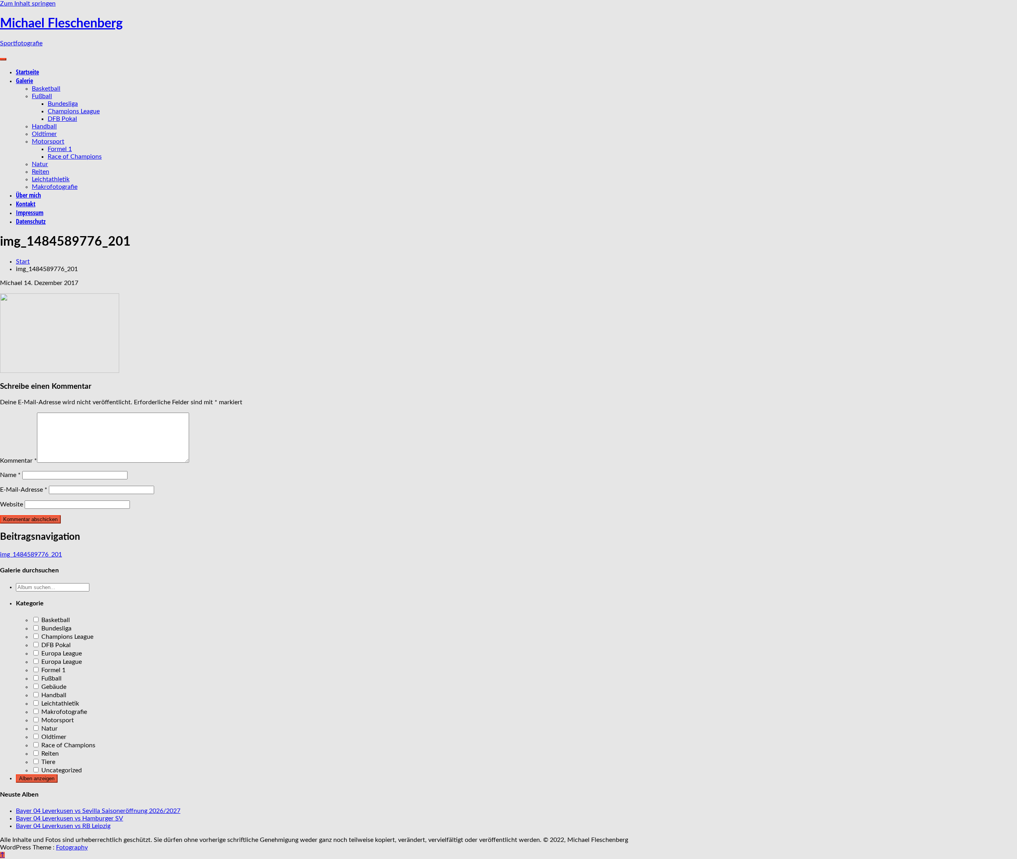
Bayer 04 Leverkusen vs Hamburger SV (69, 818)
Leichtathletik (51, 179)
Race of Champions (75, 156)
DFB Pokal (62, 119)
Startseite (27, 72)
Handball (44, 126)
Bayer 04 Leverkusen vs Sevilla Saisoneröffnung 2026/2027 (98, 811)
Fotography (72, 847)
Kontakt (25, 204)
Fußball (42, 96)
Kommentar (18, 461)
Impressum (29, 212)
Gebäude (53, 687)
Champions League (74, 111)
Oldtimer (44, 134)
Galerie (24, 80)
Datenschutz (31, 221)
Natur (40, 164)
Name (10, 475)
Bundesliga (63, 104)
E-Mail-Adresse (23, 490)
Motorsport (48, 141)
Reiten (40, 172)
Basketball (46, 88)
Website (11, 504)
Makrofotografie (54, 187)
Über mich (28, 195)
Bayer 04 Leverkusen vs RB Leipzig (63, 826)
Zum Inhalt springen (28, 3)
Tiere (47, 762)
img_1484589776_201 (31, 554)
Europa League (61, 653)
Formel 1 (60, 149)
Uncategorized (61, 770)
